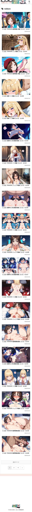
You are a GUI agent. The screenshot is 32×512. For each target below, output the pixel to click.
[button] (28, 312)
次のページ (16, 462)
